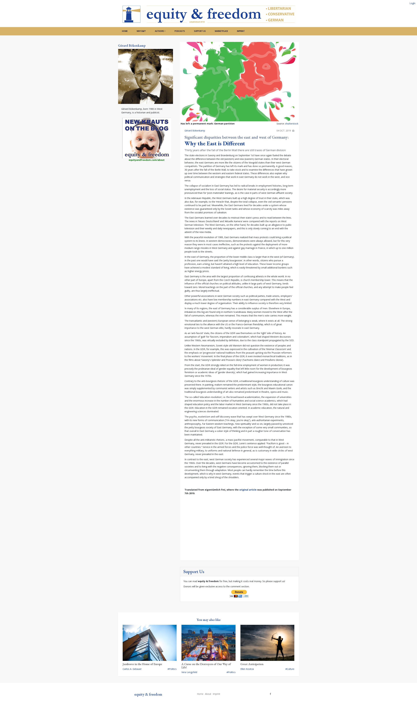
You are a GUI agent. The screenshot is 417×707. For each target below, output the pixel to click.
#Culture (289, 668)
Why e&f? (141, 31)
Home (125, 31)
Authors (159, 31)
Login (412, 3)
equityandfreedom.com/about (147, 159)
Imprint (241, 31)
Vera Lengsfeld (189, 672)
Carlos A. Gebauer (132, 668)
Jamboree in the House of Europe (142, 664)
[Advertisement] (146, 191)
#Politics (172, 668)
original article (248, 489)
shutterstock (291, 123)
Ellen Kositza (247, 668)
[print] (293, 130)
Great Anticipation (251, 664)
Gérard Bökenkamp (132, 45)
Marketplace (221, 31)
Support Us (200, 31)
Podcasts (180, 31)
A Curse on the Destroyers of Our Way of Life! (206, 665)
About (208, 693)
